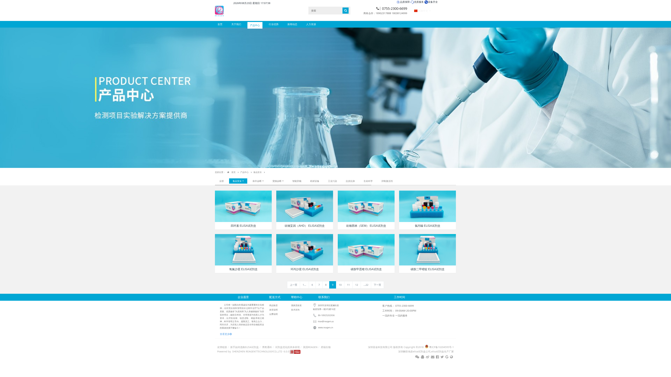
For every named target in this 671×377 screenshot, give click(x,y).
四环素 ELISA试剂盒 (243, 225)
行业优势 (274, 24)
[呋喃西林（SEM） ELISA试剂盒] (366, 206)
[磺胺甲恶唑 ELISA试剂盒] (366, 249)
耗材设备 (314, 181)
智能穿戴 (296, 181)
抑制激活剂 (387, 181)
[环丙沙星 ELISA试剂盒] (304, 249)
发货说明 (273, 309)
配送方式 (274, 297)
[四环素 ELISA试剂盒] (243, 206)
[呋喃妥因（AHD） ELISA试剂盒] (304, 206)
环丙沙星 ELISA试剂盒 (305, 269)
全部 (221, 181)
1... (304, 284)
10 (340, 284)
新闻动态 (292, 24)
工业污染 (332, 181)
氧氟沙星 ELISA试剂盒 (243, 269)
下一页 (377, 284)
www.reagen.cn (325, 327)
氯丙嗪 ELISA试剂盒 (427, 225)
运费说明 (273, 314)
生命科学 (368, 181)
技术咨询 (295, 309)
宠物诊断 (277, 181)
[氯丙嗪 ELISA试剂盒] (427, 206)
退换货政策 (296, 305)
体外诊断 (257, 181)
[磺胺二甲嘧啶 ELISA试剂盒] (427, 249)
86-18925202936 (326, 315)
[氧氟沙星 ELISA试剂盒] (243, 249)
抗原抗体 (350, 181)
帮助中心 (296, 297)
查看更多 (225, 334)
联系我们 (324, 297)
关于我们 (236, 24)
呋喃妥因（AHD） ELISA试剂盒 (305, 225)
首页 (220, 24)
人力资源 (311, 24)
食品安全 (257, 172)
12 (356, 284)
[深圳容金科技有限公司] (219, 10)
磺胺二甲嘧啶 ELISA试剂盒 (428, 269)
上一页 (293, 284)
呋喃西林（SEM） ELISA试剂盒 (366, 225)
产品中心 (255, 24)
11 (348, 284)
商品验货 (273, 305)
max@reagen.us (325, 321)
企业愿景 (243, 297)
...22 (365, 284)
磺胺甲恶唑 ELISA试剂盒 (366, 269)
